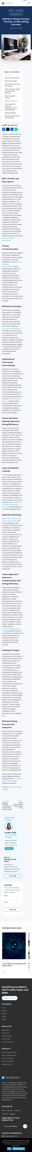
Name (5, 895)
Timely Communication (12, 78)
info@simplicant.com (11, 1136)
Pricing (4, 1017)
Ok (9, 1149)
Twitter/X (5, 1114)
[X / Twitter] (7, 129)
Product (4, 1014)
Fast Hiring (19, 11)
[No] (30, 1145)
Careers (4, 1019)
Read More (9, 848)
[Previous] (23, 928)
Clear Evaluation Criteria (10, 97)
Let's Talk (12, 876)
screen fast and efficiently (11, 328)
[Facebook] (3, 129)
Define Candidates (7, 1058)
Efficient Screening (11, 81)
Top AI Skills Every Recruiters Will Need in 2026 (14, 965)
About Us (4, 1011)
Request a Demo (9, 998)
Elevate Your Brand (7, 1061)
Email (4, 1110)
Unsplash (5, 789)
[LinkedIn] (12, 129)
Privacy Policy (6, 1039)
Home (4, 1008)
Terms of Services (7, 1042)
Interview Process (7, 1064)
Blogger (12, 1114)
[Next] (28, 928)
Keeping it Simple (10, 113)
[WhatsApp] (16, 129)
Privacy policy (18, 1149)
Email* (6, 902)
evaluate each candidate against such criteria (12, 504)
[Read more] (3, 971)
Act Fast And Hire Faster (9, 1052)
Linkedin (9, 1110)
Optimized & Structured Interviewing (12, 85)
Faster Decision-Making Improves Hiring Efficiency (12, 91)
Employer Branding (11, 101)
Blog (11, 11)
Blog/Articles (6, 1030)
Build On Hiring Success (9, 1055)
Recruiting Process (16, 14)
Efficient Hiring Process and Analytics (12, 117)
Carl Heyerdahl (14, 787)
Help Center (5, 1033)
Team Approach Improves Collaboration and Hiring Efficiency (11, 107)
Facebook (17, 1110)
